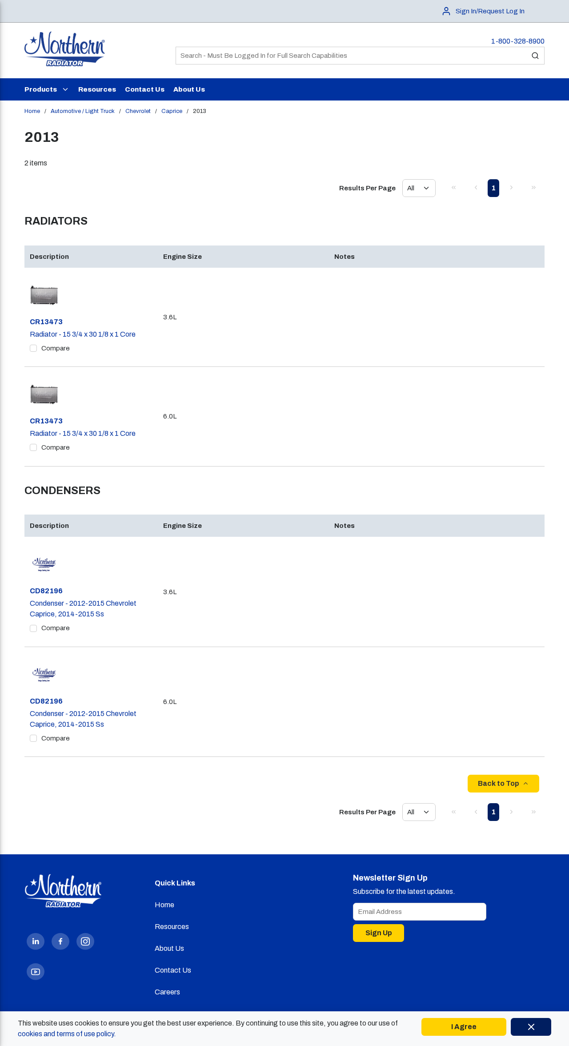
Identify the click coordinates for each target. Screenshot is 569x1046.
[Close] (531, 1027)
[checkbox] (33, 348)
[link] (453, 187)
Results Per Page (367, 188)
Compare (55, 348)
